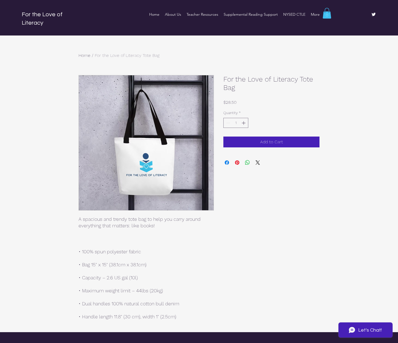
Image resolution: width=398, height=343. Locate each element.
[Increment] (244, 123)
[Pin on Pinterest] (237, 162)
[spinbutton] (236, 123)
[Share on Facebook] (227, 162)
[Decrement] (227, 123)
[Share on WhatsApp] (247, 162)
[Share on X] (258, 162)
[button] (326, 13)
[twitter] (373, 14)
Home (84, 55)
